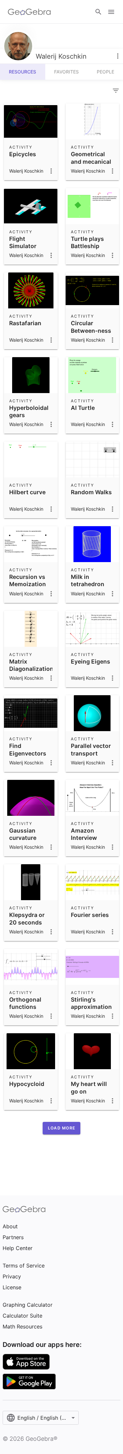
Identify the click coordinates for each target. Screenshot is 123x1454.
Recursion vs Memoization (27, 580)
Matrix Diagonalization (31, 665)
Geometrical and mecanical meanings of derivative (91, 165)
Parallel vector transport (91, 749)
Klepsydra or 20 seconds (27, 918)
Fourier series (90, 914)
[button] (61, 1128)
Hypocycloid (26, 1083)
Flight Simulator (22, 242)
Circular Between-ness (91, 327)
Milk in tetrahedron (87, 580)
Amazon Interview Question (84, 838)
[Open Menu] (111, 12)
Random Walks (91, 492)
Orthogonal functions (25, 1003)
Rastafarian (25, 323)
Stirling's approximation (91, 1003)
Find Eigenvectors (27, 749)
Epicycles (22, 154)
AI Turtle (83, 407)
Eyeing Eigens (90, 661)
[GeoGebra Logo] (29, 12)
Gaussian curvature (22, 834)
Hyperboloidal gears (29, 411)
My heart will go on (89, 1087)
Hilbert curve (27, 492)
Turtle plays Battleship (87, 242)
